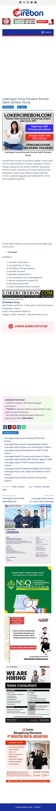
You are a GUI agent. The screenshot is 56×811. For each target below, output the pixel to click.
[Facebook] (20, 2)
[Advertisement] (28, 67)
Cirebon (38, 486)
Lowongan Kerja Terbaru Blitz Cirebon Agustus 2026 (28, 459)
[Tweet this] (10, 427)
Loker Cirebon (18, 486)
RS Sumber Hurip (10, 302)
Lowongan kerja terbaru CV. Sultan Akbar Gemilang (41, 498)
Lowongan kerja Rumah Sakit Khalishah (13, 498)
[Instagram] (28, 2)
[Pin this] (14, 427)
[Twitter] (24, 2)
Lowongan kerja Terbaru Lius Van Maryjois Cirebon (27, 447)
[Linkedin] (31, 2)
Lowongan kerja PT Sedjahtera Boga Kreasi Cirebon (27, 468)
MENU (48, 32)
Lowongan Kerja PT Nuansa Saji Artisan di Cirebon (27, 456)
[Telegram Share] (19, 427)
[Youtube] (35, 2)
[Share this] (5, 427)
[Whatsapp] (24, 427)
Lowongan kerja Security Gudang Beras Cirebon (26, 444)
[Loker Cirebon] (28, 11)
